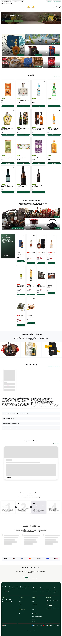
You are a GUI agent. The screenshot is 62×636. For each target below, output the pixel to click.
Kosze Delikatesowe (35, 611)
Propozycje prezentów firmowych (37, 616)
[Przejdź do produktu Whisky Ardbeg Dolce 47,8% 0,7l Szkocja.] (23, 118)
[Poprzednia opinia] (2, 539)
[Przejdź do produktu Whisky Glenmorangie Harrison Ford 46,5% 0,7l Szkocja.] (38, 118)
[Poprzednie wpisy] (2, 463)
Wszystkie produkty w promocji (53, 366)
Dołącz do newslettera (26, 577)
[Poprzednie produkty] (2, 380)
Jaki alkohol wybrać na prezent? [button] (9, 418)
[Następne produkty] (60, 380)
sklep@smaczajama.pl (57, 1)
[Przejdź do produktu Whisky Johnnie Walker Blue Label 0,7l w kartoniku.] (21, 243)
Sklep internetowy (31, 630)
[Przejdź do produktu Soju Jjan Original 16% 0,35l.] (54, 89)
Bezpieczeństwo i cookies (35, 603)
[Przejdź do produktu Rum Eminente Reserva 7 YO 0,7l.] (31, 243)
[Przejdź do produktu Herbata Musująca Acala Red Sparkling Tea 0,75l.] (38, 175)
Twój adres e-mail (25, 576)
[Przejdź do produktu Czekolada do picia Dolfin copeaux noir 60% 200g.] (38, 147)
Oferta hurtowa (21, 603)
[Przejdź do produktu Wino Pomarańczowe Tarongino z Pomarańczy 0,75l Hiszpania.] (54, 118)
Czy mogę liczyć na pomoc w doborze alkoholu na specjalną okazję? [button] (15, 413)
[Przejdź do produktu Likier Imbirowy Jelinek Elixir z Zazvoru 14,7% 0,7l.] (8, 118)
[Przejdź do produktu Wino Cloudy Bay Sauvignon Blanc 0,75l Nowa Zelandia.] (21, 275)
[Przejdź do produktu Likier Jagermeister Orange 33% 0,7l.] (54, 147)
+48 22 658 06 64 (7, 599)
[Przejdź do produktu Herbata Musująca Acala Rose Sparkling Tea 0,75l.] (23, 175)
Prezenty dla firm (34, 613)
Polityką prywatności (49, 609)
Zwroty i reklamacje (34, 604)
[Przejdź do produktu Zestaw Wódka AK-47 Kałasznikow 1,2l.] (21, 306)
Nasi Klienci (20, 606)
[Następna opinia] (60, 539)
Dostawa (33, 601)
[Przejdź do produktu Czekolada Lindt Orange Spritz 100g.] (8, 89)
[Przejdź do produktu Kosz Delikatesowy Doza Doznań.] (31, 306)
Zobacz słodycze (38, 66)
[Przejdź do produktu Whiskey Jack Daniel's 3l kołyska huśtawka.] (41, 275)
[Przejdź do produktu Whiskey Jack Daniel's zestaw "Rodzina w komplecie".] (51, 275)
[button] (13, 81)
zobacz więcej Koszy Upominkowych (17, 228)
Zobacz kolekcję (9, 21)
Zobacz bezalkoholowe (55, 43)
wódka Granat (30, 466)
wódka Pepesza (25, 466)
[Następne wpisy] (59, 463)
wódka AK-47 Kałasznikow (18, 466)
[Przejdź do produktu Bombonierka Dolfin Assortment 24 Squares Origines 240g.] (23, 147)
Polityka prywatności (35, 606)
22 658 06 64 (49, 1)
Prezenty (33, 619)
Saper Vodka (35, 466)
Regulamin (20, 604)
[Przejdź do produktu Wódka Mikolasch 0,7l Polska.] (38, 89)
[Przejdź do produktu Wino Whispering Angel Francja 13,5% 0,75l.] (51, 243)
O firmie (20, 601)
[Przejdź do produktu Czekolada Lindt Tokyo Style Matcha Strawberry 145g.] (8, 147)
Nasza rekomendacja (18, 21)
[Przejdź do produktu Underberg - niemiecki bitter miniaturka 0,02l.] (31, 275)
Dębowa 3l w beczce (41, 466)
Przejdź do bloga (55, 443)
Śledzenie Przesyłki (21, 611)
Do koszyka (8, 106)
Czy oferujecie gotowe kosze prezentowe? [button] (11, 423)
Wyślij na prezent (34, 621)
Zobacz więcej (56, 76)
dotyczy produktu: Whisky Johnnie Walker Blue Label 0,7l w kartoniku (13, 542)
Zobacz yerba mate (56, 66)
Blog (19, 613)
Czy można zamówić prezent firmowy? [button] (10, 428)
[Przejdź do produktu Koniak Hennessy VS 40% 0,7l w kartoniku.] (41, 243)
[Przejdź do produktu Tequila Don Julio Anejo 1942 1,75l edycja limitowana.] (9, 379)
